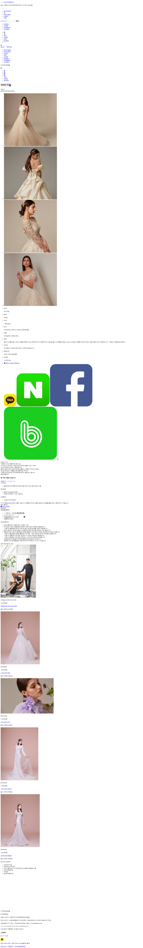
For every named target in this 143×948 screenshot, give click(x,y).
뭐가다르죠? (7, 11)
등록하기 (7, 518)
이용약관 (10, 946)
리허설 (3, 481)
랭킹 (5, 35)
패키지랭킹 (7, 14)
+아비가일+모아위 (6, 789)
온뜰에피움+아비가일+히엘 (9, 606)
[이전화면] (4, 71)
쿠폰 (5, 18)
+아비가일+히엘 (5, 673)
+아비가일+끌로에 (6, 855)
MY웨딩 (6, 24)
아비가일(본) (6, 506)
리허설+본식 (11, 481)
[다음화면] (4, 72)
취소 (12, 518)
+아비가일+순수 (5, 722)
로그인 (6, 2)
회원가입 (11, 2)
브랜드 (6, 16)
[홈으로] (4, 74)
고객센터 (6, 29)
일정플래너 (7, 27)
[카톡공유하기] (10, 406)
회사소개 (3, 946)
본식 (6, 481)
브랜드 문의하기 (15, 363)
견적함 (6, 26)
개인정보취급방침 (20, 946)
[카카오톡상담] (2, 940)
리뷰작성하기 (5, 509)
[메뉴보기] (4, 75)
